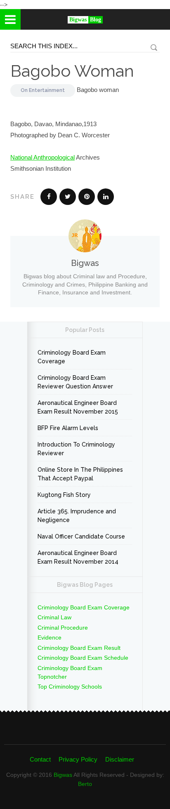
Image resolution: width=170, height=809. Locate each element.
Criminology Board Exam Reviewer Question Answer (75, 382)
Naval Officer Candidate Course (81, 536)
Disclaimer (119, 759)
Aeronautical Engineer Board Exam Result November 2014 (78, 557)
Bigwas (63, 774)
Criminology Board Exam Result (79, 647)
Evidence (49, 637)
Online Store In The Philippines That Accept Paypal (80, 474)
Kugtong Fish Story (64, 495)
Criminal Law (54, 617)
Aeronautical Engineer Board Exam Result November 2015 (78, 407)
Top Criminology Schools (70, 686)
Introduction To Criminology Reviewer (76, 448)
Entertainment (47, 90)
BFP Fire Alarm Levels (68, 428)
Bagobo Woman (72, 70)
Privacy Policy (78, 759)
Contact (40, 759)
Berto (85, 784)
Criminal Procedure (63, 627)
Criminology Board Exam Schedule (83, 657)
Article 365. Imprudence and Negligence (77, 515)
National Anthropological (42, 157)
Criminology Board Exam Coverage (72, 357)
